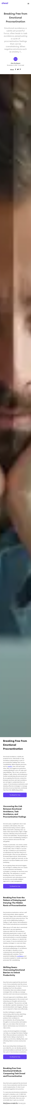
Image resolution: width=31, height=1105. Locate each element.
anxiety (10, 766)
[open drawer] (28, 3)
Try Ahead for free (15, 795)
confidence (20, 956)
